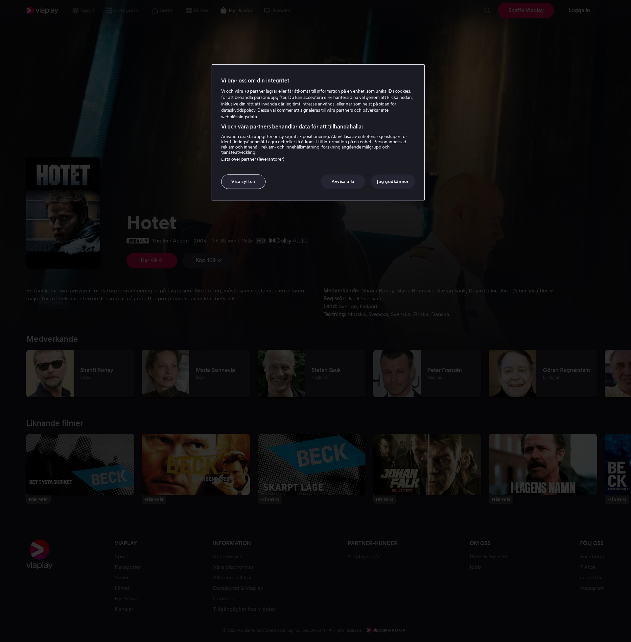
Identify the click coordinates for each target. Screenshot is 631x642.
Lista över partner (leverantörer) (253, 159)
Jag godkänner (393, 181)
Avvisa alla (343, 181)
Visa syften (243, 181)
